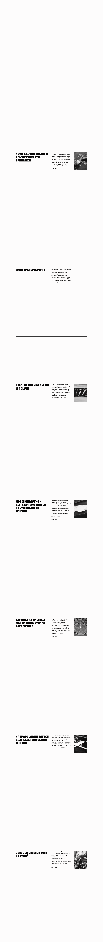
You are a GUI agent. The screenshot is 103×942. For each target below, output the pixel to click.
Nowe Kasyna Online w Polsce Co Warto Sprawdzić (32, 157)
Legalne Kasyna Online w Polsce (32, 387)
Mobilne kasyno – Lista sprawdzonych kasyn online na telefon (31, 506)
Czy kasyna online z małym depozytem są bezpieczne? (31, 623)
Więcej (67, 166)
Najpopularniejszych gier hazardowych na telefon (32, 740)
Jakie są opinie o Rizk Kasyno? (31, 854)
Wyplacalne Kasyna (30, 270)
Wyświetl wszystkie (83, 94)
